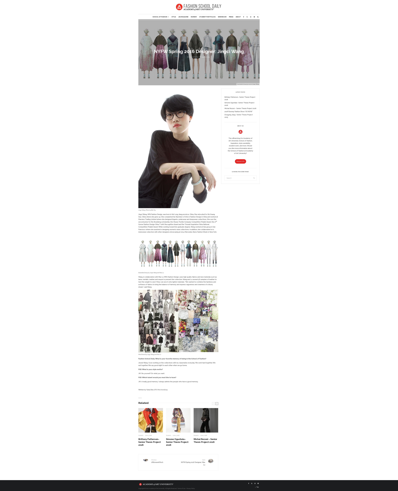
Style (174, 17)
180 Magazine (183, 17)
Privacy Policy (191, 488)
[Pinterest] (254, 16)
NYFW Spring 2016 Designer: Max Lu (193, 462)
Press (231, 17)
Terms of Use (181, 488)
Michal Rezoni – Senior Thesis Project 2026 (205, 440)
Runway (194, 17)
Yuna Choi (149, 390)
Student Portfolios (207, 17)
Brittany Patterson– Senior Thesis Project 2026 (149, 442)
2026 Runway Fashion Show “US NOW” (238, 111)
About (238, 17)
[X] (247, 16)
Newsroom (222, 17)
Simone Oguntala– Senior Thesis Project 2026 (177, 442)
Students (140, 435)
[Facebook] (243, 16)
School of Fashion (160, 17)
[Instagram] (250, 16)
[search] (254, 178)
